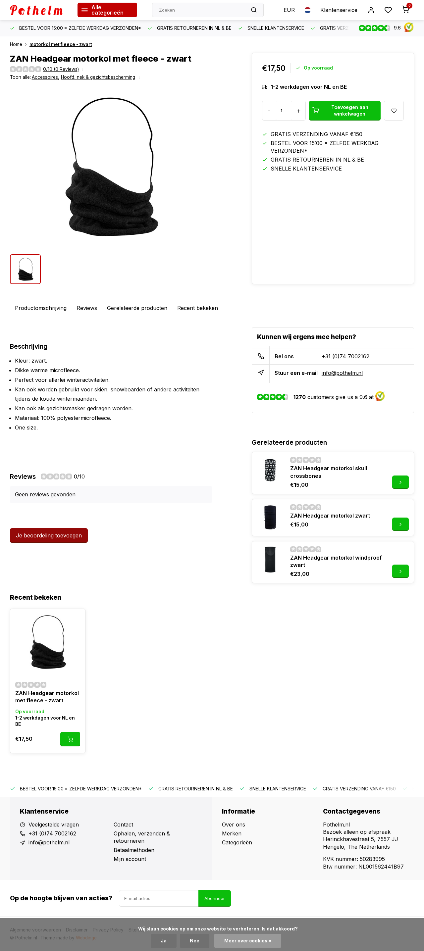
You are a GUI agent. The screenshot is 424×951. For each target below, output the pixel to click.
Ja (164, 940)
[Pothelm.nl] (39, 10)
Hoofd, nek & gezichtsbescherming (98, 77)
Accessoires (45, 77)
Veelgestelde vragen (53, 824)
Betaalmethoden (134, 850)
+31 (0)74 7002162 (345, 356)
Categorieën (237, 842)
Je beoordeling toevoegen (49, 535)
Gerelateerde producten (137, 308)
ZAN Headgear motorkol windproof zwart (336, 561)
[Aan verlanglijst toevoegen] (75, 619)
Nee (194, 940)
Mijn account (130, 859)
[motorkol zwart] (270, 517)
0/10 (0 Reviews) (61, 69)
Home (16, 44)
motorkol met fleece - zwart (60, 44)
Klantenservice (338, 10)
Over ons (233, 824)
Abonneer (214, 898)
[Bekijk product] (70, 739)
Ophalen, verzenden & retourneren (142, 837)
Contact (123, 824)
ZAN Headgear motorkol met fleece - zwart (47, 697)
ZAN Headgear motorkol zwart (330, 515)
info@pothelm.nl (342, 373)
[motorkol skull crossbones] (270, 470)
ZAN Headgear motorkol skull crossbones (328, 472)
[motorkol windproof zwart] (270, 559)
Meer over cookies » (247, 940)
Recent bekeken (197, 308)
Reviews (87, 308)
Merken (231, 833)
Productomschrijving (41, 308)
